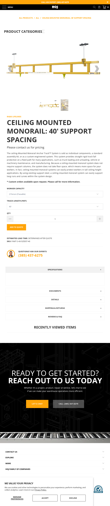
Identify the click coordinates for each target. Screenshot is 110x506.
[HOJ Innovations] (55, 7)
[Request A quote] (99, 7)
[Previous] (10, 69)
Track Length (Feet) (17, 201)
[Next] (96, 69)
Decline (73, 498)
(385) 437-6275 (30, 255)
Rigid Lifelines (14, 116)
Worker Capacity (15, 188)
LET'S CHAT (37, 404)
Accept (45, 498)
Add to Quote (16, 227)
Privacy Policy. (41, 490)
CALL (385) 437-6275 (68, 404)
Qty (9, 213)
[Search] (95, 7)
